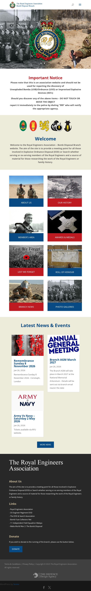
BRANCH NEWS (26, 306)
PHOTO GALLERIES (65, 306)
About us (26, 202)
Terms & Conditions (13, 564)
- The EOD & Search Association (22, 516)
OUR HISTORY (65, 202)
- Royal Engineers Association (21, 509)
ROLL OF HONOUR (65, 272)
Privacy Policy (28, 564)
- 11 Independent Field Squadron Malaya (25, 523)
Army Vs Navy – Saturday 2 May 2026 (24, 418)
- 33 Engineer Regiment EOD (20, 512)
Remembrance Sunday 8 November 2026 (24, 363)
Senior (16, 584)
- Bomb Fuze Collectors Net (20, 519)
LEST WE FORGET (26, 271)
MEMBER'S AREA (26, 237)
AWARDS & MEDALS (65, 237)
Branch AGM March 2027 (63, 361)
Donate (16, 549)
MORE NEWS (45, 444)
